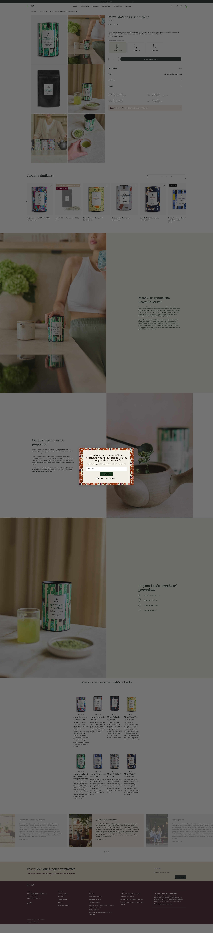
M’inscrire (106, 474)
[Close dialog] (131, 449)
